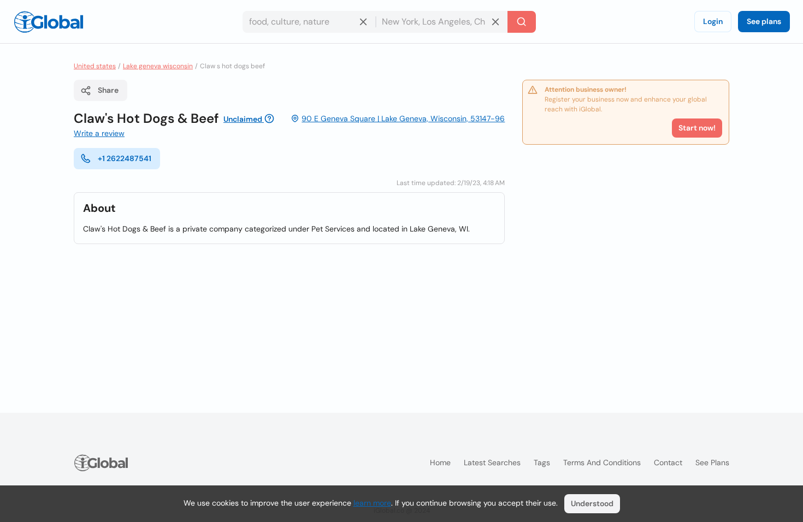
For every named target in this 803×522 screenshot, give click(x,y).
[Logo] (48, 22)
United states (95, 66)
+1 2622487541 (124, 158)
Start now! (697, 128)
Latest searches (492, 462)
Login (713, 21)
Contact (668, 462)
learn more (372, 503)
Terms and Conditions (602, 462)
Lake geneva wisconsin (158, 66)
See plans (764, 21)
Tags (542, 462)
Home (440, 462)
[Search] (521, 22)
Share (108, 90)
